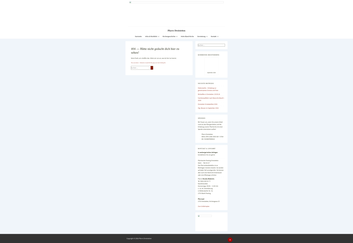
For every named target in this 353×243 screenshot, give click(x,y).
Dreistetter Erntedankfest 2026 (207, 104)
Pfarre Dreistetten (176, 30)
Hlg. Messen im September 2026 (208, 108)
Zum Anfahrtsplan (203, 206)
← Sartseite (141, 62)
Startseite (138, 36)
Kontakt (213, 36)
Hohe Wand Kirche (187, 36)
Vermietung (201, 36)
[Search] (152, 68)
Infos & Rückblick (151, 36)
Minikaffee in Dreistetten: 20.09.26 (209, 94)
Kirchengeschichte (169, 36)
